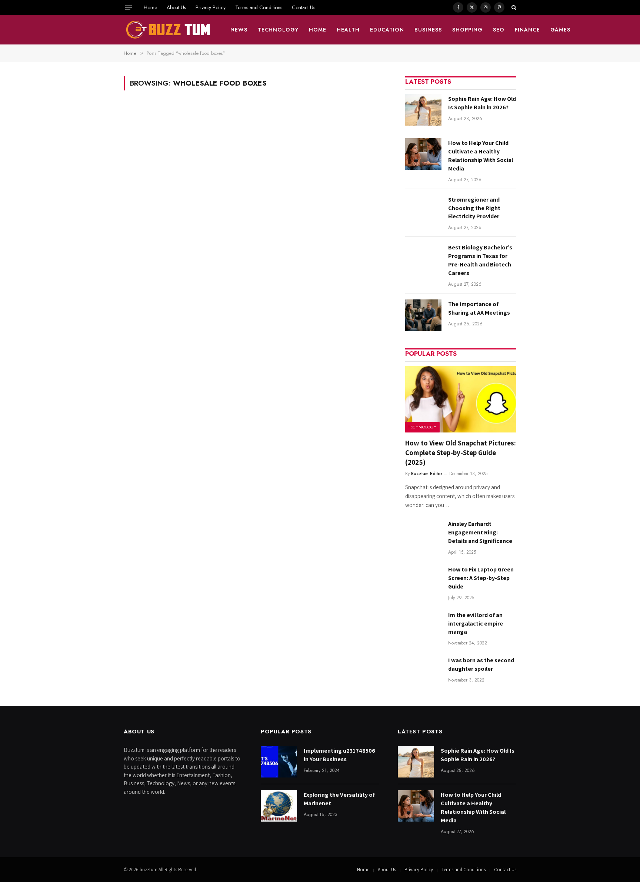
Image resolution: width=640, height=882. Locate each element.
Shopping (467, 29)
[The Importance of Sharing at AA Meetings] (423, 315)
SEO (498, 29)
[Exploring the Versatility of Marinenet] (279, 806)
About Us (176, 7)
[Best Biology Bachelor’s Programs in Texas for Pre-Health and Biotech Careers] (423, 258)
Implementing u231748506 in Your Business (339, 755)
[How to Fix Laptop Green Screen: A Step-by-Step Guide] (423, 580)
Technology (278, 29)
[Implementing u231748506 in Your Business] (279, 761)
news (238, 29)
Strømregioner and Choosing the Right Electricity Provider (474, 208)
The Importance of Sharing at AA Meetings (479, 308)
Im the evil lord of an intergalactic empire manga (475, 623)
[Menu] (128, 7)
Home (150, 7)
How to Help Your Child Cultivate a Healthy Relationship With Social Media (480, 155)
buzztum (149, 869)
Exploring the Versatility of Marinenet (339, 799)
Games (560, 29)
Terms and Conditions (258, 7)
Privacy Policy (211, 7)
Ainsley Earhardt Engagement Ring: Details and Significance (480, 532)
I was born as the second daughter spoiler (481, 664)
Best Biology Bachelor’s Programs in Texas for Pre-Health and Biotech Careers (480, 260)
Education (387, 29)
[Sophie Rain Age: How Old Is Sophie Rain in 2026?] (423, 110)
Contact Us (303, 7)
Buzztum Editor (426, 473)
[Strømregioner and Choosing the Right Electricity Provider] (423, 210)
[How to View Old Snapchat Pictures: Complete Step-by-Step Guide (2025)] (460, 399)
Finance (527, 29)
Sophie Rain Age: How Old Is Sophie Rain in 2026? (482, 103)
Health (348, 29)
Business (428, 29)
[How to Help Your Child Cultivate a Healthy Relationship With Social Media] (423, 154)
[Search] (513, 7)
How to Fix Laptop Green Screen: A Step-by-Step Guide (481, 578)
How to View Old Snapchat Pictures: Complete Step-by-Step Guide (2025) (460, 452)
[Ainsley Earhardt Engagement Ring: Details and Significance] (423, 535)
